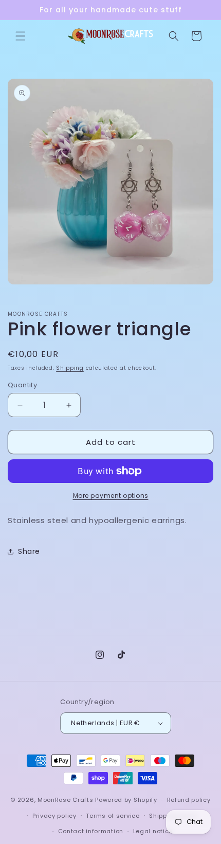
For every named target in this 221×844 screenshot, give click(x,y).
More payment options (111, 495)
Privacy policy (54, 816)
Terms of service (112, 816)
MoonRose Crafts (66, 800)
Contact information (90, 831)
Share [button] (29, 551)
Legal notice (153, 831)
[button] (20, 36)
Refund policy (189, 800)
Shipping (70, 368)
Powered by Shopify (126, 800)
